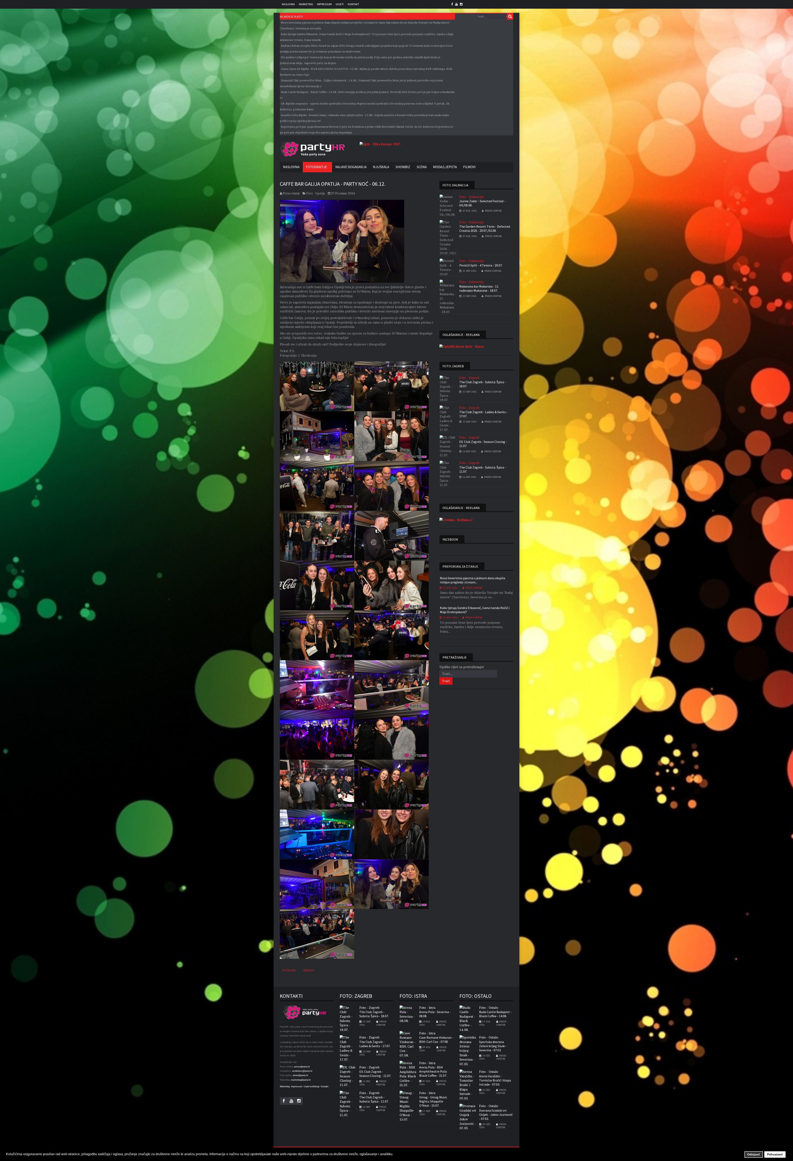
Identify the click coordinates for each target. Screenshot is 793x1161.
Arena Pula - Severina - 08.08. (435, 1014)
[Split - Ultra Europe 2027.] (460, 346)
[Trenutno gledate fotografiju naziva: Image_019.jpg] (391, 784)
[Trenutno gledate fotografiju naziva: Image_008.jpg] (391, 535)
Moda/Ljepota (445, 167)
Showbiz (402, 167)
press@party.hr (302, 1066)
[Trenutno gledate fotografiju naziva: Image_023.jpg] (391, 884)
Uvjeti (340, 4)
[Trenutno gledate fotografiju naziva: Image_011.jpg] (317, 635)
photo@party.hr (300, 1075)
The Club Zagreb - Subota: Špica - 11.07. (482, 469)
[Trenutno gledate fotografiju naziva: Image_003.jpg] (317, 436)
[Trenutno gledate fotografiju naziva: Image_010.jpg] (391, 585)
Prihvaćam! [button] (775, 1154)
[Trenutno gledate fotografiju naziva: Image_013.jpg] (317, 685)
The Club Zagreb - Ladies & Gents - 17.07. (483, 414)
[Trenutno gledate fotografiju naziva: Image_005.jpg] (317, 486)
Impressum (324, 4)
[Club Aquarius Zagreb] (377, 144)
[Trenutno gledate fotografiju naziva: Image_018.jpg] (317, 784)
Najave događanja (351, 167)
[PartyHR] (312, 149)
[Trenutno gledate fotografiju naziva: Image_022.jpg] (317, 884)
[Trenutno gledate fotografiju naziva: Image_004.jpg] (391, 436)
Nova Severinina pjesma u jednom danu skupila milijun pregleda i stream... (472, 580)
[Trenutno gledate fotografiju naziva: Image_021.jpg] (391, 834)
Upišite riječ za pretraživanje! (461, 667)
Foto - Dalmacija (471, 197)
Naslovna (288, 4)
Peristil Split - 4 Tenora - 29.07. (480, 265)
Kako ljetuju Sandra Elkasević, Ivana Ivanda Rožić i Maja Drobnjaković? (474, 610)
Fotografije (316, 167)
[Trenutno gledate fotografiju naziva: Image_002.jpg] (391, 386)
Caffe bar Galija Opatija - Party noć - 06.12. (333, 183)
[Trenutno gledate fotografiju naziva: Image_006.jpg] (391, 486)
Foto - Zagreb (469, 378)
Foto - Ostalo (488, 1008)
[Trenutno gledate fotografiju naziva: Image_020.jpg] (317, 834)
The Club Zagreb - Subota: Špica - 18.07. (482, 384)
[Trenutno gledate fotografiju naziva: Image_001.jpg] (317, 386)
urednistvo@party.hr (302, 1071)
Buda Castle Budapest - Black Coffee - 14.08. (495, 1014)
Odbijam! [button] (753, 1154)
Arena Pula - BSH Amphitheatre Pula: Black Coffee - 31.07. (433, 1071)
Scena (422, 167)
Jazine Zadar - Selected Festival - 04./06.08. (482, 203)
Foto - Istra (427, 1008)
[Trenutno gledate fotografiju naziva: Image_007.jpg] (317, 535)
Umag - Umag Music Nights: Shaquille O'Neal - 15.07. (433, 1101)
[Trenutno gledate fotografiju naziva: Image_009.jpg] (317, 585)
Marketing (306, 4)
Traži (510, 16)
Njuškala (381, 167)
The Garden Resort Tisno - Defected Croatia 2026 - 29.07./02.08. (484, 228)
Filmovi (469, 167)
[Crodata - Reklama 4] (456, 519)
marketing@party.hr (301, 1080)
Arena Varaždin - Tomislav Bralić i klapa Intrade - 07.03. (495, 1080)
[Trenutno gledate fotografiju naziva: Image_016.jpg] (317, 735)
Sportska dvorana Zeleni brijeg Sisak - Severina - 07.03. (493, 1046)
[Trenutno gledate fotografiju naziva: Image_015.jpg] (391, 685)
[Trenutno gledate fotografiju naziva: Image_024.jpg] (317, 934)
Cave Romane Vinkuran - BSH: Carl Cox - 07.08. (436, 1039)
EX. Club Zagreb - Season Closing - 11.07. (483, 444)
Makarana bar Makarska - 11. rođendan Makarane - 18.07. (479, 288)
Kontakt (353, 4)
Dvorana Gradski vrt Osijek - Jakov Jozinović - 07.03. (496, 1114)
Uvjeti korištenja (311, 1086)
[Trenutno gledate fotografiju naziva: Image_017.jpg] (391, 735)
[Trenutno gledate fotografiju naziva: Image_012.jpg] (391, 635)
